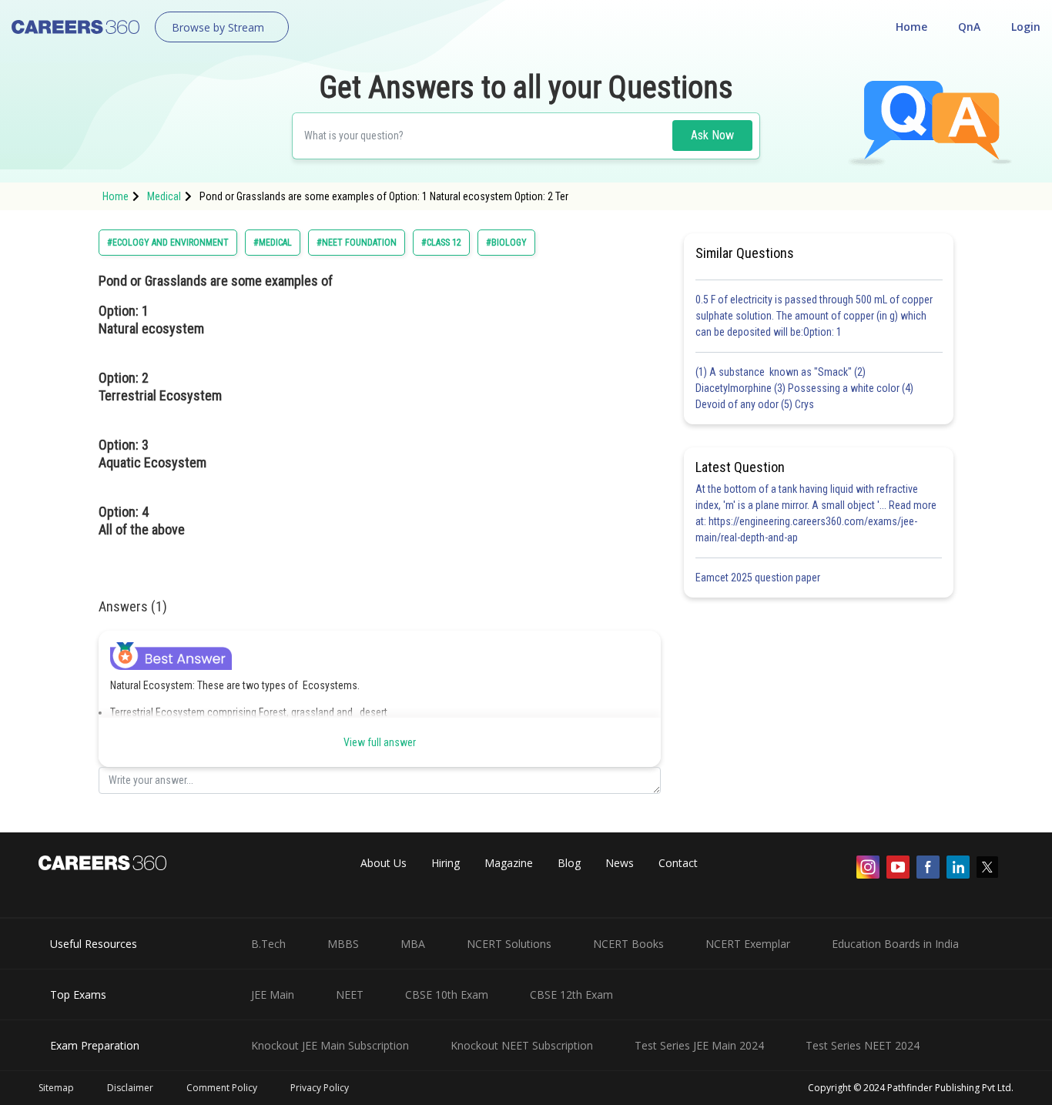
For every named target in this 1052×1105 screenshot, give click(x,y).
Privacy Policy (319, 1087)
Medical (164, 196)
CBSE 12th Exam (571, 994)
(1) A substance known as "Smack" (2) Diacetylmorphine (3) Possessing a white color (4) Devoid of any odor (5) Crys (804, 388)
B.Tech (268, 943)
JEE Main (272, 994)
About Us (383, 863)
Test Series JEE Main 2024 (699, 1045)
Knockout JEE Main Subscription (330, 1045)
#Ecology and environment (168, 242)
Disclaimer (130, 1087)
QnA (969, 26)
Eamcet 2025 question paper (759, 577)
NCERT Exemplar (747, 943)
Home (911, 26)
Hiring (445, 863)
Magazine (508, 863)
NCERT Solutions (509, 943)
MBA (412, 943)
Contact (678, 863)
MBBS (343, 943)
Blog (569, 863)
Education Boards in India (895, 943)
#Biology (506, 242)
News (619, 863)
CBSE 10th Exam (446, 994)
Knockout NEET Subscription (522, 1045)
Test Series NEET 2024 (863, 1045)
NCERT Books (628, 943)
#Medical (272, 242)
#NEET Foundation (357, 242)
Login (1025, 26)
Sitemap (56, 1087)
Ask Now (712, 135)
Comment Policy (221, 1087)
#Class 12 (441, 242)
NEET (350, 994)
